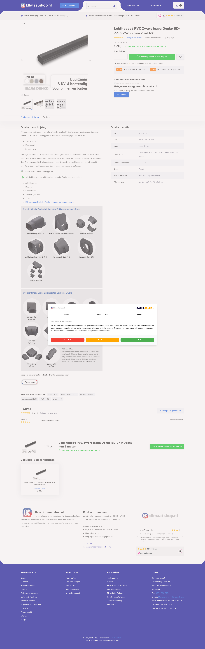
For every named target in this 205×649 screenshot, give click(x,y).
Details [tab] (139, 314)
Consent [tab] (66, 314)
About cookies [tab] (102, 314)
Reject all (68, 340)
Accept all (137, 340)
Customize (102, 340)
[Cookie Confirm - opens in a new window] (145, 308)
